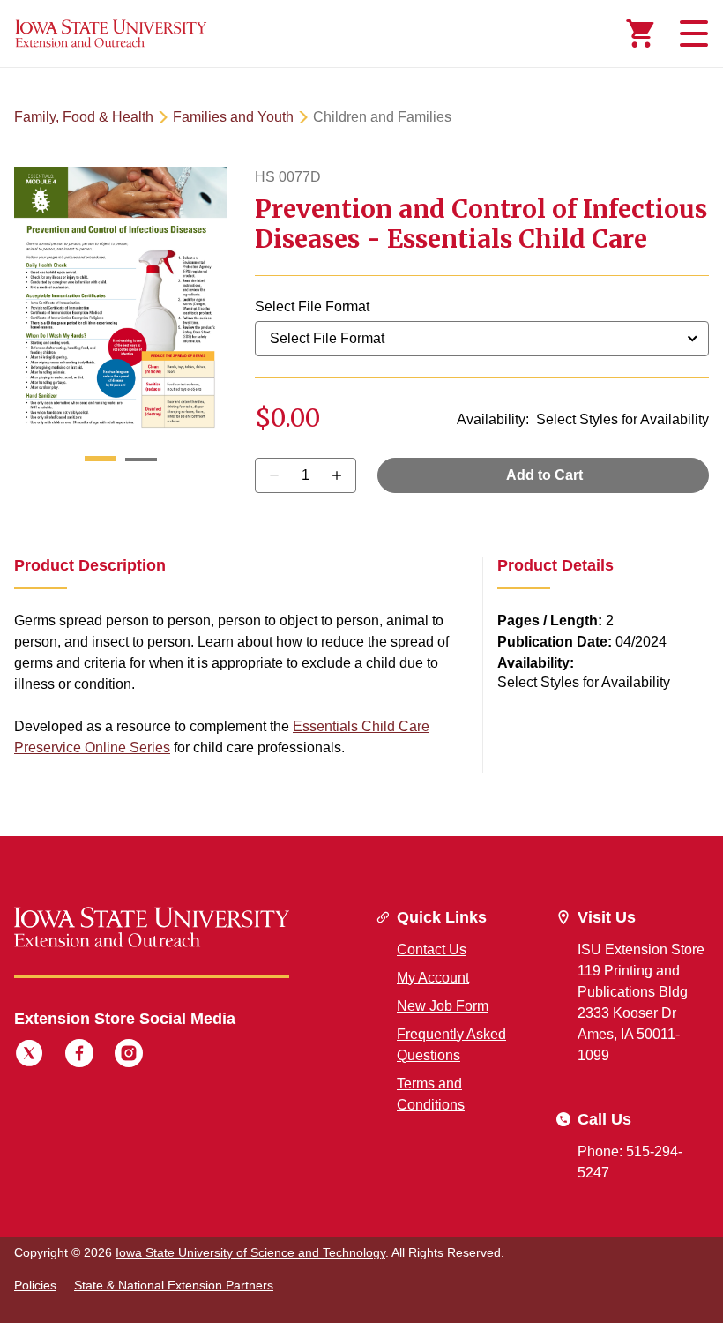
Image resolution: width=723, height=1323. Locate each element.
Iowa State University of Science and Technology (250, 1252)
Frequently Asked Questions (451, 1045)
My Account (433, 977)
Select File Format (312, 306)
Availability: (493, 419)
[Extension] (111, 33)
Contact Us (431, 949)
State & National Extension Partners (173, 1285)
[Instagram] (129, 1056)
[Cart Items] (640, 33)
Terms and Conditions (431, 1094)
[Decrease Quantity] (342, 475)
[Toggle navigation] (691, 33)
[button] (100, 459)
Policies (35, 1285)
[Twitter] (29, 1056)
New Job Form (442, 1005)
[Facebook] (79, 1056)
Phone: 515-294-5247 (630, 1162)
